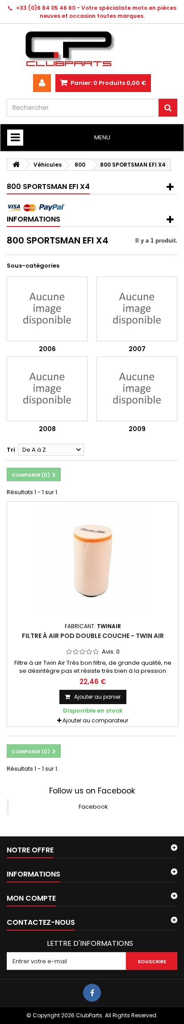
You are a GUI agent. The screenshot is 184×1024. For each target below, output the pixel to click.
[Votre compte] (42, 83)
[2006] (47, 309)
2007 (137, 348)
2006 (47, 348)
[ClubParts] (92, 49)
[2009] (136, 389)
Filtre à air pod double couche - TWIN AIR (93, 635)
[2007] (136, 309)
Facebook (93, 806)
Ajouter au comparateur (95, 720)
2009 (137, 428)
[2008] (47, 389)
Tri (11, 449)
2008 (47, 428)
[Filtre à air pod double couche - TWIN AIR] (93, 561)
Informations (33, 219)
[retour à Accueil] (16, 164)
